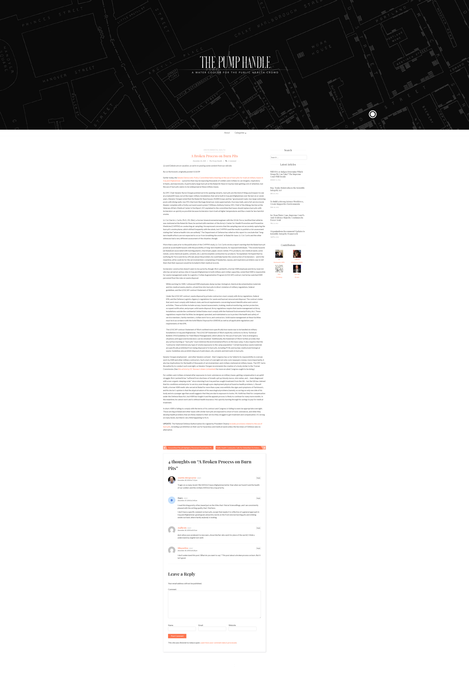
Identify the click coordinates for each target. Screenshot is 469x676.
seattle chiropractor (187, 478)
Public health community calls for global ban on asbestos (239, 448)
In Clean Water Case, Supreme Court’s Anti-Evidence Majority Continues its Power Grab (287, 217)
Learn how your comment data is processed (218, 642)
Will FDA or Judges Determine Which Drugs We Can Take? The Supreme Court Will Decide (286, 174)
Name (170, 625)
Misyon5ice (183, 548)
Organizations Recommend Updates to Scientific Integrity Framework (287, 232)
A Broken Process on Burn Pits (214, 156)
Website (232, 625)
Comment (172, 589)
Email (200, 625)
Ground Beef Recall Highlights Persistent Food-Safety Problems (190, 448)
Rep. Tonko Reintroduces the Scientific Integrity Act (287, 189)
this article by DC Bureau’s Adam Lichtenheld (197, 369)
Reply (258, 478)
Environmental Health (214, 150)
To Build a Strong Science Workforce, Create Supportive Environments (287, 202)
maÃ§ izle (182, 528)
